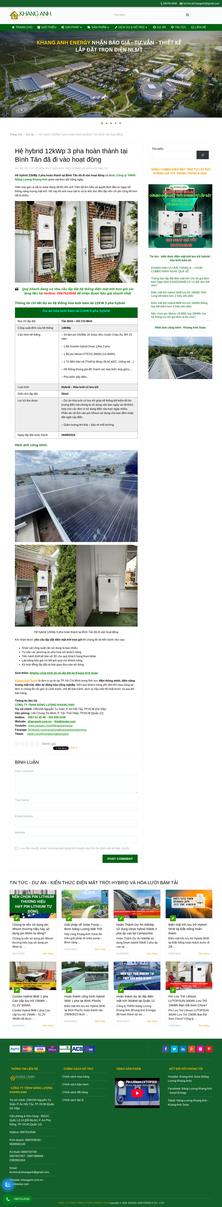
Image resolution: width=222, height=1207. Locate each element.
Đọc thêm (48, 953)
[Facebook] (165, 1049)
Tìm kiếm (157, 148)
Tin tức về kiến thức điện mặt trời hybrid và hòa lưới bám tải (66, 168)
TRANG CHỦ (23, 27)
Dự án (19, 168)
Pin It (74, 747)
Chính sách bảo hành (75, 1084)
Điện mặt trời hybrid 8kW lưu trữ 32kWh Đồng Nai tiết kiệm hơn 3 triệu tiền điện (179, 305)
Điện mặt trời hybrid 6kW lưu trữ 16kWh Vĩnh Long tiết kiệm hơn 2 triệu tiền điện (178, 294)
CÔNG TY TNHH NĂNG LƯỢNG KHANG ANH (83, 1203)
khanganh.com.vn (32, 1179)
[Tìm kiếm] (203, 155)
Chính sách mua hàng (75, 1076)
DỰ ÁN (161, 27)
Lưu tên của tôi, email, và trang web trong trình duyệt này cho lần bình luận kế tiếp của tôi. (75, 848)
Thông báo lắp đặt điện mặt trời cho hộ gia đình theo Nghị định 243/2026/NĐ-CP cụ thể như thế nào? (180, 282)
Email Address (24, 816)
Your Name (22, 800)
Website (20, 832)
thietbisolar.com (19, 1184)
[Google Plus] (191, 1049)
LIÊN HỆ (200, 27)
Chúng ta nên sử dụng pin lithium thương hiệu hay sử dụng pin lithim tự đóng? (31, 929)
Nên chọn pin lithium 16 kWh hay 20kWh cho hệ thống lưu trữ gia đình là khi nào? (178, 315)
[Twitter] (174, 1049)
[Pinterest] (209, 1049)
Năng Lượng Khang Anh (192, 1100)
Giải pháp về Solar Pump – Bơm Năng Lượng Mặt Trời (83, 927)
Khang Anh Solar (178, 1104)
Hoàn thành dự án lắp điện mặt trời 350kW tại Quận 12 (135, 999)
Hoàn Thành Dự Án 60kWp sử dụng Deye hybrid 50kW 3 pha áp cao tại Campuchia (136, 929)
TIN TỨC (180, 27)
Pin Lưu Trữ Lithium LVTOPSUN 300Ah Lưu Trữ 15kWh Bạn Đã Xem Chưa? (187, 1001)
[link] (57, 729)
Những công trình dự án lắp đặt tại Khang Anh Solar (64, 673)
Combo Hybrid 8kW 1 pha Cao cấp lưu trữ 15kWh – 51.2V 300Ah (30, 1001)
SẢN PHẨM (98, 27)
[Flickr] (200, 1049)
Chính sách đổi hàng (75, 1092)
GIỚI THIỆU (48, 27)
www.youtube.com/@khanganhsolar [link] (50, 725)
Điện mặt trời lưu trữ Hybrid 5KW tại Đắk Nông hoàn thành (187, 929)
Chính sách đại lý (73, 1100)
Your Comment (24, 771)
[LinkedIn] (183, 1049)
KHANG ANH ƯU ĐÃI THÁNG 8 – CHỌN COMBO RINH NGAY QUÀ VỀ (176, 269)
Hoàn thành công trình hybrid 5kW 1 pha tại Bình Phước (84, 999)
